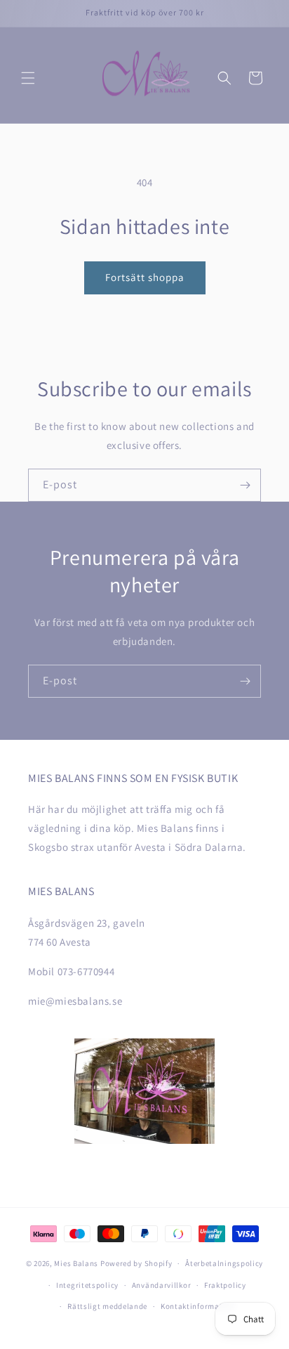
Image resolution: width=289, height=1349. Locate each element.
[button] (28, 78)
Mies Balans (76, 1263)
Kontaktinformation (198, 1306)
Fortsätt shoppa (144, 277)
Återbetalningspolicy (224, 1263)
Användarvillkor (161, 1285)
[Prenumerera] (244, 485)
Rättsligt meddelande (107, 1306)
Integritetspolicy (87, 1285)
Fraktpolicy (225, 1285)
